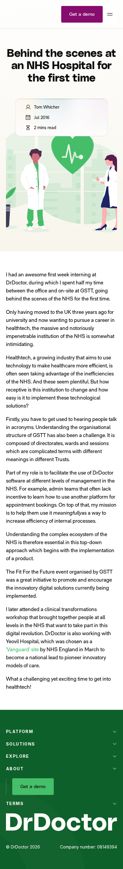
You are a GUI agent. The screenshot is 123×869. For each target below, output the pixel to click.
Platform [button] (19, 731)
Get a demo (82, 14)
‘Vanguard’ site (22, 649)
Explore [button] (17, 756)
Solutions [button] (20, 743)
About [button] (15, 768)
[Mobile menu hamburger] (110, 14)
